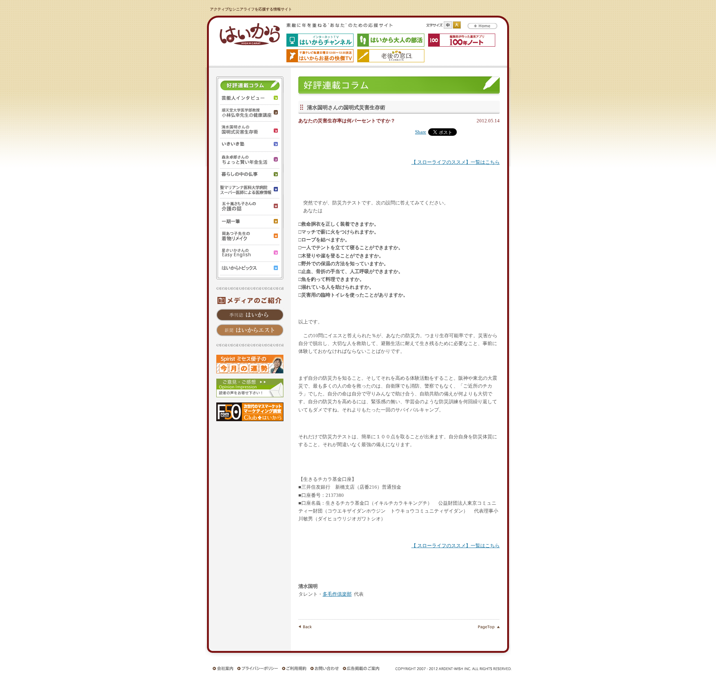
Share (420, 132)
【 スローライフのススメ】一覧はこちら (455, 162)
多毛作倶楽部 (337, 594)
